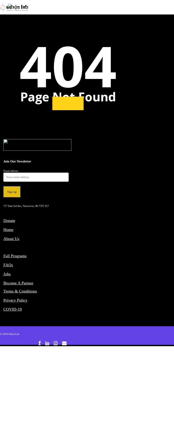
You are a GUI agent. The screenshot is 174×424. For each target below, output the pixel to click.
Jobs (7, 274)
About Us (11, 238)
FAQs (8, 265)
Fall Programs (15, 256)
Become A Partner (18, 283)
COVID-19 (12, 309)
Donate (9, 220)
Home (8, 229)
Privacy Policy (15, 300)
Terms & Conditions (20, 291)
